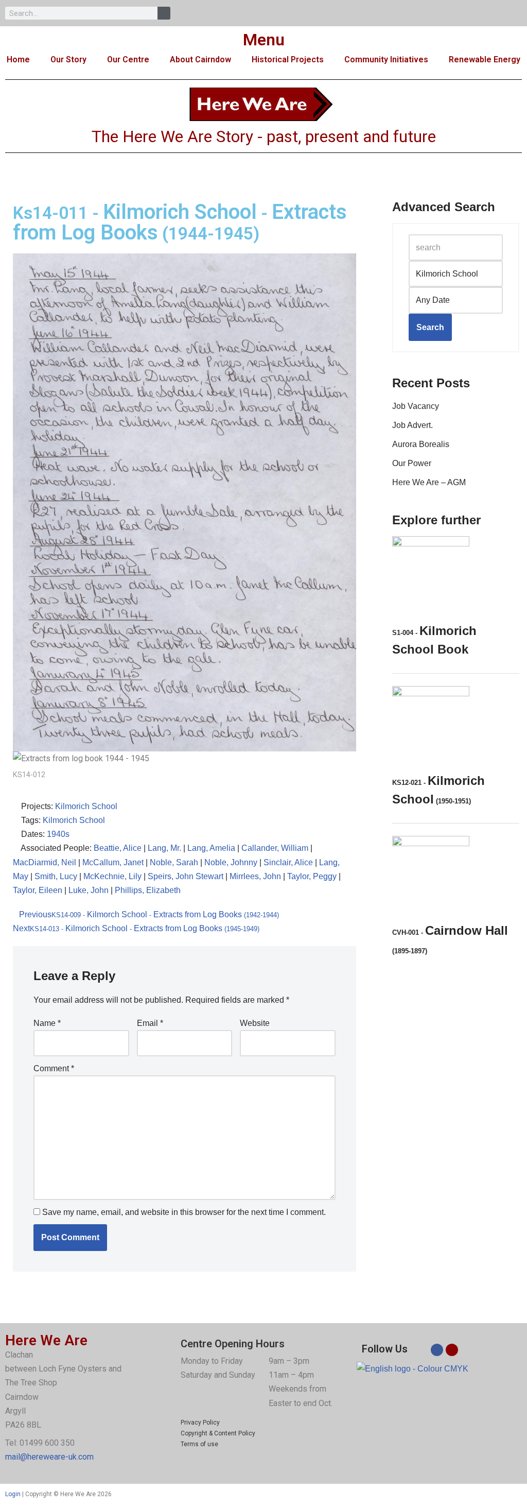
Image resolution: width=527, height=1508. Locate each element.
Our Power (411, 463)
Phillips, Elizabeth (148, 890)
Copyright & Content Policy (218, 1433)
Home (18, 59)
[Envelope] (452, 1350)
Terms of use (199, 1444)
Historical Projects (288, 59)
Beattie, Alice (118, 848)
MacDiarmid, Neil (44, 862)
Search (430, 327)
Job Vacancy (415, 406)
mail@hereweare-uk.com (49, 1457)
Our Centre (128, 59)
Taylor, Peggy (312, 876)
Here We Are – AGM (429, 482)
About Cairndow (200, 59)
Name (47, 1023)
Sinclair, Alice (288, 862)
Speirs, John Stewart (185, 876)
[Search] (163, 13)
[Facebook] (437, 1350)
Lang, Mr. (164, 848)
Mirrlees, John (255, 876)
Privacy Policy (200, 1422)
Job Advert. (412, 425)
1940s (58, 834)
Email (150, 1023)
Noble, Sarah (174, 862)
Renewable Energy (484, 59)
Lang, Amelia (211, 848)
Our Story (68, 59)
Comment (53, 1068)
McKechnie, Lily (112, 876)
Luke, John (88, 890)
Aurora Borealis (420, 444)
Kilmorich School (86, 806)
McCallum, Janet (113, 862)
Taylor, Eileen (37, 890)
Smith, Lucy (55, 876)
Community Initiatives (386, 59)
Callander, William (274, 848)
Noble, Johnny (230, 862)
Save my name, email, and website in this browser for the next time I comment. (184, 1212)
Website (255, 1023)
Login (13, 1494)
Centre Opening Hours (233, 1344)
